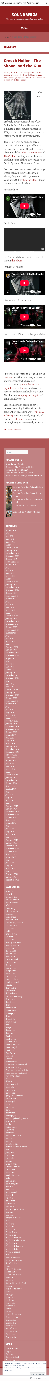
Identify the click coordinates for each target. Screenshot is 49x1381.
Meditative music (13, 1175)
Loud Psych (10, 1169)
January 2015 (11, 877)
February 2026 (12, 548)
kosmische (10, 1158)
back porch (24, 75)
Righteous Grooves (14, 1260)
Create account (12, 1348)
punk (8, 1255)
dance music (11, 988)
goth (8, 1104)
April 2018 (10, 769)
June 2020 (10, 709)
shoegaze (10, 1286)
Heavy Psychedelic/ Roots (17, 1118)
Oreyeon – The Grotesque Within (20, 467)
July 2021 (10, 681)
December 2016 (12, 812)
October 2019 (11, 732)
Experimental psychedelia (17, 1070)
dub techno (10, 1030)
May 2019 (10, 741)
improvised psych (13, 1135)
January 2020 (11, 724)
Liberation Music (13, 1167)
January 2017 (11, 809)
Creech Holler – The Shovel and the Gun (22, 63)
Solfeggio (10, 1294)
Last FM (8, 377)
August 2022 (11, 658)
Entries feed (11, 1354)
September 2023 (12, 630)
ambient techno (12, 925)
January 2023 (11, 650)
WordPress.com (12, 1360)
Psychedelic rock (13, 1252)
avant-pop (10, 948)
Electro (9, 1036)
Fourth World (12, 1084)
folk (7, 1079)
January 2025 (11, 584)
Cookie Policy (8, 1370)
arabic (8, 931)
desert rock (10, 1002)
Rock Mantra (11, 1263)
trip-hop (9, 1311)
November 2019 (12, 729)
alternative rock (13, 911)
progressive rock (13, 1218)
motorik (9, 1186)
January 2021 (11, 692)
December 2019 (12, 726)
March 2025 (11, 579)
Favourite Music (13, 1076)
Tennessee (24, 80)
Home (6, 37)
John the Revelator (31, 152)
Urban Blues (11, 1323)
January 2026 (11, 550)
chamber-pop (11, 962)
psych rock (10, 1229)
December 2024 (12, 587)
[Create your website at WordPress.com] (24, 3)
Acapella (9, 891)
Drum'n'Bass (11, 1022)
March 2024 (11, 613)
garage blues (20, 77)
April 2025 (10, 576)
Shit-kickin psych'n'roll (16, 1283)
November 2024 (12, 590)
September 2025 (12, 562)
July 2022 (10, 661)
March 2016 (11, 837)
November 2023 (12, 624)
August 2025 (11, 565)
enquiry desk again (29, 395)
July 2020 (10, 707)
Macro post (10, 1172)
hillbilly (29, 77)
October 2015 (11, 851)
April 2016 (10, 834)
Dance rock (10, 991)
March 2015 (11, 871)
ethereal (9, 1056)
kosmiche (10, 1155)
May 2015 (10, 866)
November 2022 (12, 655)
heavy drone (11, 1113)
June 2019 (10, 738)
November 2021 (12, 678)
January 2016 (11, 843)
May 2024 (10, 607)
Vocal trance (11, 1326)
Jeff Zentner (37, 77)
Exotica (9, 1059)
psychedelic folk (13, 1243)
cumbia (9, 985)
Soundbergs (24, 14)
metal (8, 1178)
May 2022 (10, 667)
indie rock (10, 1138)
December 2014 (12, 880)
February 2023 (12, 647)
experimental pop (13, 1067)
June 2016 (10, 829)
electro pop (11, 1039)
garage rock (11, 1093)
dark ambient (11, 993)
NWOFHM (10, 1206)
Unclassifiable (11, 1320)
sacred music (11, 1272)
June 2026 (10, 536)
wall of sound (11, 1328)
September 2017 (12, 786)
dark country (9, 77)
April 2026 (10, 542)
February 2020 (12, 721)
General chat (11, 1098)
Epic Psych (10, 1053)
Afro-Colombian (12, 900)
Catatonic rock (12, 959)
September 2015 (12, 854)
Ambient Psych (12, 920)
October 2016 (11, 817)
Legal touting (11, 1164)
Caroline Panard (20, 487)
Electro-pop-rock (13, 1044)
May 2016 (10, 831)
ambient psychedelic (14, 922)
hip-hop (9, 1124)
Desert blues (11, 999)
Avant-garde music (14, 942)
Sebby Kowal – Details (15, 464)
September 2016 (12, 820)
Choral (8, 965)
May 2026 (10, 539)
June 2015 (10, 863)
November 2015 (12, 848)
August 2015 (11, 857)
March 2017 (11, 803)
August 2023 (11, 633)
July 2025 (10, 567)
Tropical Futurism (13, 1314)
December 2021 (12, 675)
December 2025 (12, 553)
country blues (28, 72)
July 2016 (10, 826)
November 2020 (12, 695)
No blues (9, 1198)
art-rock (9, 937)
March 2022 (11, 670)
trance (8, 1309)
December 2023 (12, 621)
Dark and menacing (14, 996)
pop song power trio (15, 1209)
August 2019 (11, 735)
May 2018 (10, 766)
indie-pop (10, 1141)
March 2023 (11, 644)
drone (8, 1016)
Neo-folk (9, 1195)
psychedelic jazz (12, 1249)
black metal (10, 956)
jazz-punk (10, 1152)
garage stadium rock (14, 1096)
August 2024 (11, 599)
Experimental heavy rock (16, 1064)
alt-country (10, 908)
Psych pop (10, 1223)
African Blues (11, 897)
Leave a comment (14, 429)
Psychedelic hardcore (15, 1246)
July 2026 (10, 533)
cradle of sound (12, 982)
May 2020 (10, 712)
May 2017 (10, 797)
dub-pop (9, 1033)
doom (8, 1005)
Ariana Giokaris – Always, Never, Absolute (24, 475)
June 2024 (10, 604)
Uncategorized (12, 1317)
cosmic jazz (10, 974)
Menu (24, 28)
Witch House (11, 1331)
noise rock (10, 1201)
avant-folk (10, 939)
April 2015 (10, 868)
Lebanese (9, 1161)
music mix (10, 1189)
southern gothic (12, 80)
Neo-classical (11, 1192)
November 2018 (12, 752)
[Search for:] (17, 452)
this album (16, 260)
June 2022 (10, 664)
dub (7, 1025)
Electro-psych (11, 1047)
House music (11, 1127)
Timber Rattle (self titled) (17, 470)
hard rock (10, 1107)
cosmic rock (11, 976)
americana (15, 75)
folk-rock (10, 1081)
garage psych (11, 1090)
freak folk (10, 1087)
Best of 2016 (11, 954)
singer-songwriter (13, 1289)
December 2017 (12, 780)
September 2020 (12, 701)
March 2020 (11, 718)
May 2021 (10, 684)
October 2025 (11, 559)
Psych (8, 1221)
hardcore (9, 1110)
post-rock (10, 1215)
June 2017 (10, 795)
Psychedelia (11, 1235)
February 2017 (12, 806)
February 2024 (12, 616)
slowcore (9, 1291)
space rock (10, 1297)
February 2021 (12, 690)
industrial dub (12, 1144)
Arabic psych (11, 934)
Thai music (10, 1303)
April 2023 (10, 641)
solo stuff (18, 419)
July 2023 (10, 636)
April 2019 (10, 743)
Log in (8, 1351)
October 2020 (11, 698)
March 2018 (11, 772)
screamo (9, 1277)
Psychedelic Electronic (15, 1240)
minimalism (10, 1181)
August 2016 (11, 823)
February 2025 (12, 582)
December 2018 (12, 749)
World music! (11, 1334)
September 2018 (12, 758)
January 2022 (11, 672)
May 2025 (10, 573)
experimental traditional (16, 1073)
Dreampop (10, 1013)
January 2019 (11, 746)
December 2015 (12, 846)
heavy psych (11, 1115)
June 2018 (10, 763)
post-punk (10, 1212)
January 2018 (11, 778)
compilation (11, 971)
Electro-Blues (11, 1042)
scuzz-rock (10, 1280)
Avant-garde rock (13, 945)
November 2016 (12, 814)
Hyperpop (10, 1130)
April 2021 (10, 687)
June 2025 (10, 570)
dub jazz (9, 1027)
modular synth (12, 1184)
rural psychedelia (13, 1269)
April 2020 (10, 715)
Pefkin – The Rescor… (28, 506)
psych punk (10, 1226)
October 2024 (11, 593)
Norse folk (10, 1203)
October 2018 (11, 755)
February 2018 (12, 775)
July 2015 (10, 860)
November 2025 (12, 556)
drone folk (10, 1019)
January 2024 (11, 619)
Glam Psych (10, 1101)
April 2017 (10, 800)
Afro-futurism (12, 903)
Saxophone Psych (13, 1274)
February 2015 (12, 874)
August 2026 (11, 531)
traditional (10, 1306)
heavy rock (10, 1121)
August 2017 (11, 789)
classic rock (10, 968)
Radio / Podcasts (13, 1257)
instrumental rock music (16, 1147)
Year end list (11, 1337)
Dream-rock (11, 1010)
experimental (11, 1062)
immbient (10, 1133)
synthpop (10, 1300)
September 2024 (12, 596)
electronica (10, 1050)
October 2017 (11, 783)
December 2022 (12, 653)
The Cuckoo (10, 156)
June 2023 (10, 638)
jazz (7, 1150)
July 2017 (10, 792)
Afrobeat (9, 905)
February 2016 (12, 840)
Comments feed (12, 1357)
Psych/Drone (11, 1232)
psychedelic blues (13, 1238)
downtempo (11, 1008)
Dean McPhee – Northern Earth (19, 473)
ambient (9, 914)
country (39, 75)
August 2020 (11, 704)
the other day (29, 180)
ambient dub (11, 917)
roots (8, 1266)
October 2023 (11, 627)
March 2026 (11, 545)
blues (32, 75)
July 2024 (10, 601)
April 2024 (10, 610)
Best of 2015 (11, 951)
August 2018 (11, 760)
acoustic (9, 894)
